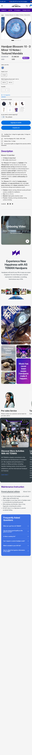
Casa (2, 15)
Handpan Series (26, 10)
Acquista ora (16, 128)
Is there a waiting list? (9, 536)
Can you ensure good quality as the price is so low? (13, 531)
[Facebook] (8, 204)
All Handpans (17, 10)
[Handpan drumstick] (4, 109)
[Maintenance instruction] (22, 109)
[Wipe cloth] (10, 109)
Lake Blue (2, 67)
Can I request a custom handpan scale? (14, 541)
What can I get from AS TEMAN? (12, 526)
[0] (29, 6)
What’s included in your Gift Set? (12, 545)
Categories (3, 10)
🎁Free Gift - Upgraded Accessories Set (22, 1)
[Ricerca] (26, 6)
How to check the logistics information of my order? (14, 550)
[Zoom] (25, 19)
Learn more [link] (4, 474)
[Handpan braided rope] (16, 103)
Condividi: (3, 203)
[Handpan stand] (10, 103)
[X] (10, 204)
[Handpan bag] (4, 103)
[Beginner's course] (16, 109)
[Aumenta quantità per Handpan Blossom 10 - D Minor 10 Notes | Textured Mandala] (8, 90)
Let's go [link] (8, 357)
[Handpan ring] (22, 103)
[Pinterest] (12, 204)
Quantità (3, 86)
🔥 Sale (10, 10)
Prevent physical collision (10, 492)
